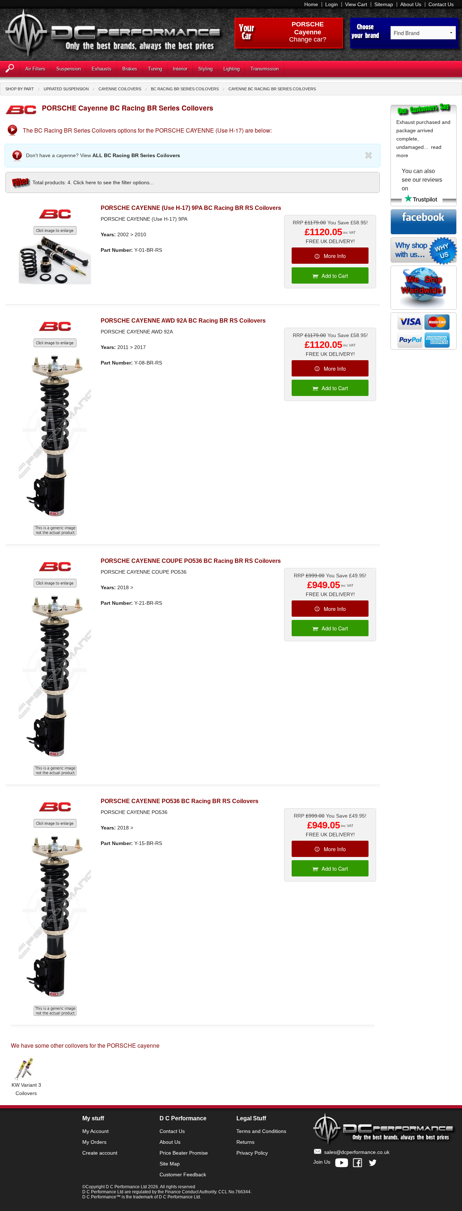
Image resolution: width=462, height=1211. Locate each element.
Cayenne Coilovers (120, 89)
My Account (95, 1131)
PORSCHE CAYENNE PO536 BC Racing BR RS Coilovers (179, 801)
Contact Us (441, 4)
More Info (335, 255)
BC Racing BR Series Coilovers (185, 89)
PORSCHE (308, 24)
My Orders (94, 1142)
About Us (410, 4)
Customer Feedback (183, 1174)
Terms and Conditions (261, 1131)
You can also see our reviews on (422, 179)
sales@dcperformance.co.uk (356, 1152)
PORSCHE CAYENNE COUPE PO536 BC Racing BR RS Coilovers (191, 561)
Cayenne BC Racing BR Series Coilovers (272, 89)
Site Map (170, 1164)
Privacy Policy (252, 1153)
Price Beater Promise (184, 1153)
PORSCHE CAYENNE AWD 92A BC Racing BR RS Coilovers (183, 321)
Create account (99, 1153)
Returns (245, 1142)
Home (311, 4)
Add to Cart (335, 275)
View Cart (356, 4)
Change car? (307, 39)
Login (331, 4)
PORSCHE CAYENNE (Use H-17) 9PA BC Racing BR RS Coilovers (191, 208)
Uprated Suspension (66, 89)
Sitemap (383, 4)
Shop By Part (19, 89)
